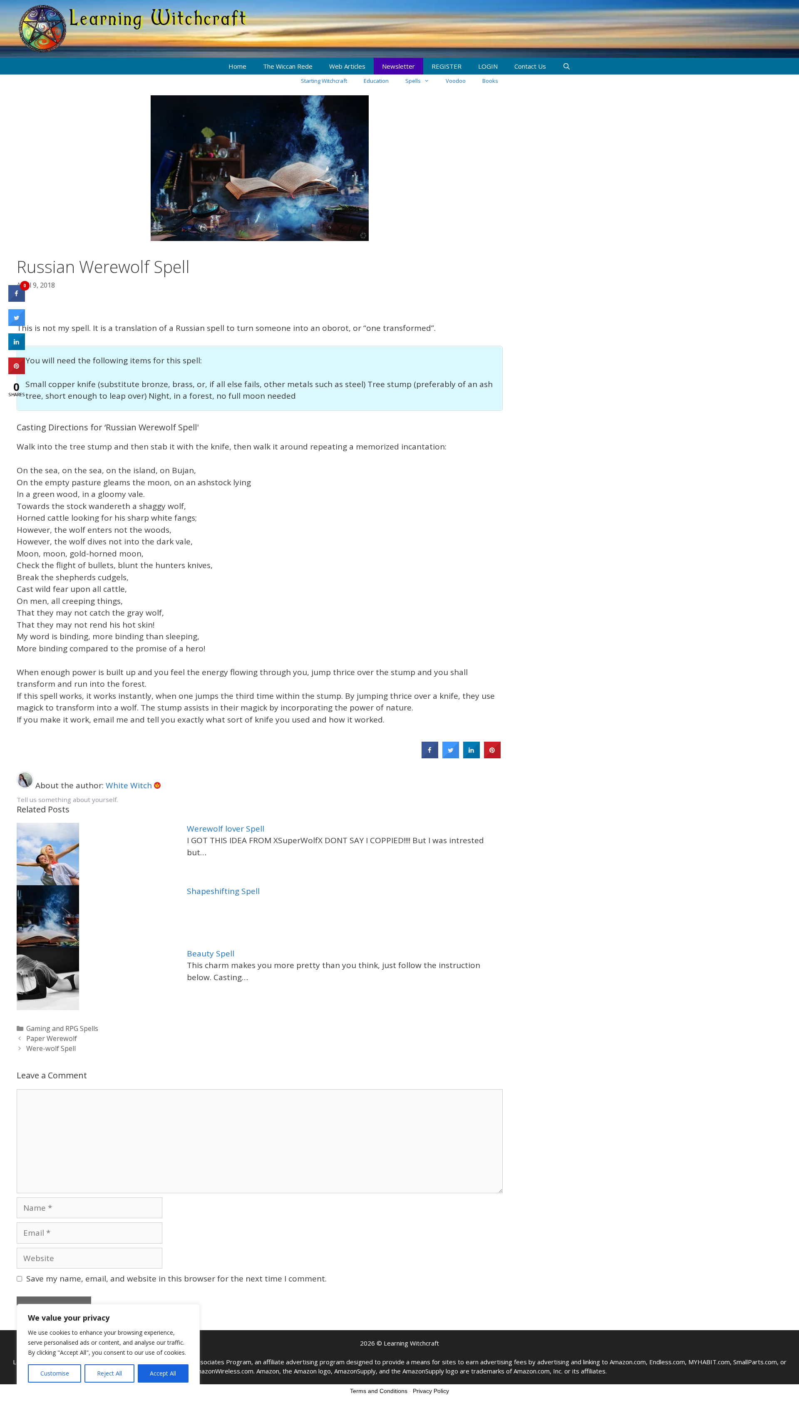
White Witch (130, 785)
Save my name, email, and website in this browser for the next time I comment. (176, 1278)
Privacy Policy (431, 1391)
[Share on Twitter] (450, 756)
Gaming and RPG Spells (62, 1028)
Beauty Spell (210, 953)
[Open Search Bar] (566, 66)
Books (490, 80)
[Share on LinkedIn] (16, 347)
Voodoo (456, 80)
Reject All (109, 1373)
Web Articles (347, 66)
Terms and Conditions (378, 1391)
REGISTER (447, 66)
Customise (54, 1373)
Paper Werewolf (51, 1038)
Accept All (163, 1373)
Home (237, 66)
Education (376, 80)
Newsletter (398, 66)
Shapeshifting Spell (223, 891)
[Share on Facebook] (430, 756)
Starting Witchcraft (324, 80)
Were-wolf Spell (51, 1048)
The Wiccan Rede (288, 66)
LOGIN (488, 66)
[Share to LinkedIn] (471, 756)
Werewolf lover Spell (225, 828)
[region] (108, 1347)
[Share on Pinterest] (492, 756)
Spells (413, 80)
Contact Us (530, 66)
